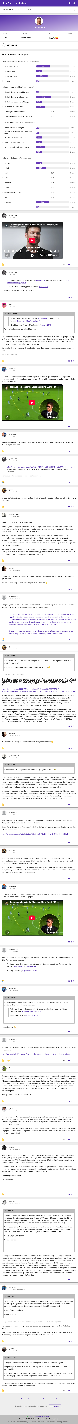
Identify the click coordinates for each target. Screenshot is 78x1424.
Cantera (33, 1422)
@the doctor (12, 368)
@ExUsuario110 (13, 596)
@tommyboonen (14, 514)
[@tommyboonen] (4, 515)
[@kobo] (4, 305)
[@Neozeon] (4, 1069)
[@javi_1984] (4, 1202)
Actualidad (11, 1422)
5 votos (72, 97)
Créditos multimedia (52, 1419)
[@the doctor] (4, 369)
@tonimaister (19, 10)
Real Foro (34, 1419)
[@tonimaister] (4, 216)
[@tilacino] (4, 1148)
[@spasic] (4, 1109)
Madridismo (21, 3)
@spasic (11, 1108)
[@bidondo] (4, 490)
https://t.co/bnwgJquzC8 (16, 283)
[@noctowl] (4, 569)
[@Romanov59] (4, 435)
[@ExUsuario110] (4, 597)
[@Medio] (4, 1349)
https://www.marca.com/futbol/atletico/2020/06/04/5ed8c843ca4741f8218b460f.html (35, 834)
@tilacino (11, 1147)
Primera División (51, 1422)
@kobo (11, 304)
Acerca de (41, 1419)
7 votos (72, 66)
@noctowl (12, 568)
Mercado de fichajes (22, 1422)
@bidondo (12, 490)
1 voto (72, 81)
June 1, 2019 (43, 287)
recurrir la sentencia (51, 617)
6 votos (72, 76)
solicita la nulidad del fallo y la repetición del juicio (43, 633)
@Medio (11, 1349)
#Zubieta (66, 280)
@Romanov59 (13, 434)
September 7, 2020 (29, 971)
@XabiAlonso (40, 280)
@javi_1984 (12, 1201)
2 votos (72, 102)
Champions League (63, 1422)
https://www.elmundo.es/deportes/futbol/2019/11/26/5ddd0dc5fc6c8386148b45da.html (41, 467)
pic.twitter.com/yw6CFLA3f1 (25, 967)
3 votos (72, 71)
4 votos (72, 202)
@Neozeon (12, 1068)
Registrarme (55, 1406)
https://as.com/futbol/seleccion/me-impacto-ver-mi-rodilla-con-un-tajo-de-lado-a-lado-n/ (36, 1054)
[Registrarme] (74, 3)
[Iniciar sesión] (69, 3)
